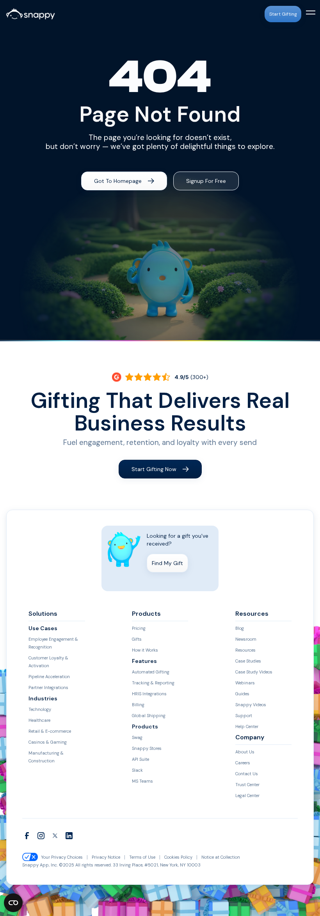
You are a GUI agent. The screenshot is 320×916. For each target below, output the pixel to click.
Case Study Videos (253, 672)
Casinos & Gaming (47, 742)
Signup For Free (206, 180)
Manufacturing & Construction (46, 757)
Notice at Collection (220, 857)
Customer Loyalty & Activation (48, 661)
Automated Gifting (150, 672)
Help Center (246, 726)
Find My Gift (167, 563)
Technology (39, 709)
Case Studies (248, 661)
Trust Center (247, 784)
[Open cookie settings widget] (13, 902)
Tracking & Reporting (153, 683)
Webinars (245, 683)
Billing (138, 704)
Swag (137, 737)
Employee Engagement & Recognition (53, 643)
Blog (239, 628)
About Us (244, 752)
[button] (309, 14)
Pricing (139, 628)
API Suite (140, 759)
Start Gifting (283, 14)
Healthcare (39, 720)
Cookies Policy (178, 857)
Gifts (137, 639)
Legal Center (247, 795)
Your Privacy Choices (62, 857)
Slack (137, 770)
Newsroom (245, 639)
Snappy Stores (147, 748)
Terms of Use (142, 857)
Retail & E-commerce (49, 731)
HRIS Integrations (149, 693)
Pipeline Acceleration (49, 676)
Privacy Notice (106, 857)
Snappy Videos (250, 704)
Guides (242, 693)
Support (243, 715)
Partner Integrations (48, 687)
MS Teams (142, 781)
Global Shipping (148, 715)
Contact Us (246, 773)
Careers (242, 762)
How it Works (145, 650)
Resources (245, 650)
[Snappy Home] (30, 14)
